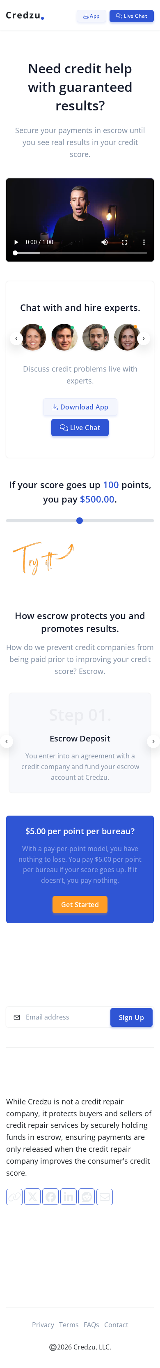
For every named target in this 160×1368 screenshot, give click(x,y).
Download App (83, 407)
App (94, 15)
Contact (116, 1324)
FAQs (91, 1324)
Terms (69, 1324)
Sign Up (131, 1017)
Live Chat (84, 427)
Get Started (80, 904)
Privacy (43, 1324)
